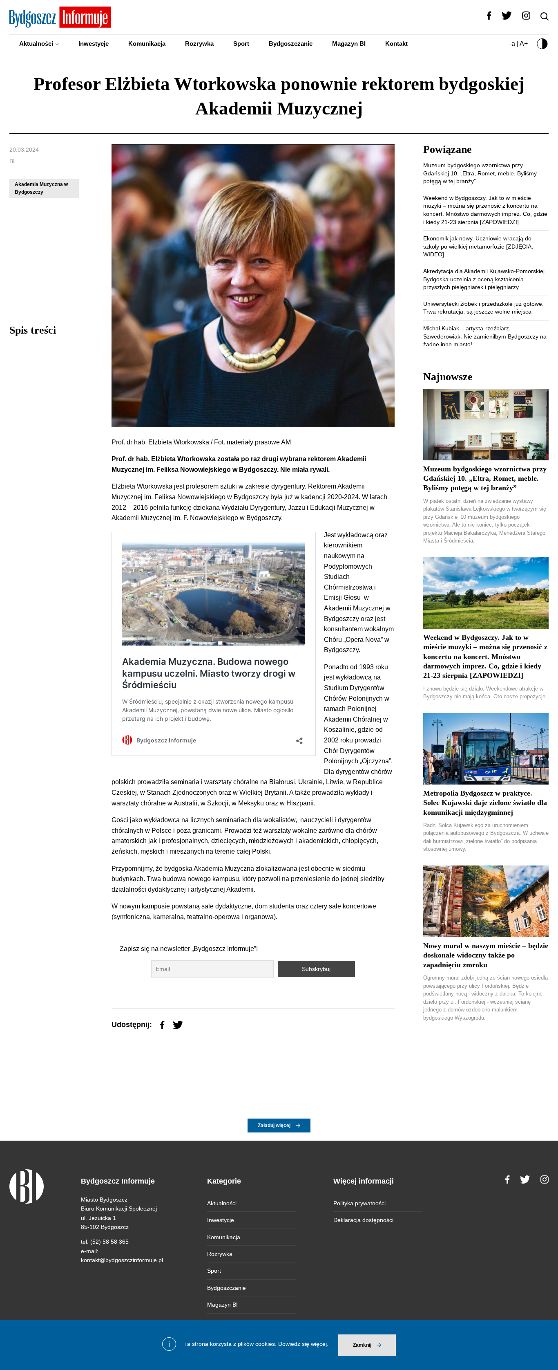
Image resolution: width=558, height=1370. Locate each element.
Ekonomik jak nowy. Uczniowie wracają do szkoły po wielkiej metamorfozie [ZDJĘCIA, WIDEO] (478, 246)
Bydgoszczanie (290, 43)
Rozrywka (199, 43)
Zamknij (362, 1345)
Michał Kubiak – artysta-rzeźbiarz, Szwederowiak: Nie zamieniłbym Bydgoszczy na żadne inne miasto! (485, 336)
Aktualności (36, 43)
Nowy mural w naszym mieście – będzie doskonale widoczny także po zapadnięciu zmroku (485, 955)
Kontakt (396, 43)
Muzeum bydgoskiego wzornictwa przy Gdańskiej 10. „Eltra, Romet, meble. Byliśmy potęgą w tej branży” (480, 173)
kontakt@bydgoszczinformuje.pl (122, 1260)
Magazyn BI (349, 43)
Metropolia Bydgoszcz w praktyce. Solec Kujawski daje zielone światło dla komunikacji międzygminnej (485, 802)
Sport (241, 43)
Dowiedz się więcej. (303, 1344)
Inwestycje (93, 43)
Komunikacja (146, 43)
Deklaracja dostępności (363, 1220)
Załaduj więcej (274, 1125)
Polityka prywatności (359, 1203)
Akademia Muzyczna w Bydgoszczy (41, 188)
